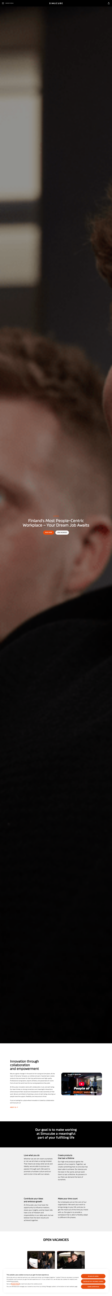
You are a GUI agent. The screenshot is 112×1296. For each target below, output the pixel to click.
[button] (108, 3)
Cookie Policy (15, 1284)
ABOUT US (14, 1107)
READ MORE (48, 532)
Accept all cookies (93, 1276)
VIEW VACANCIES (62, 532)
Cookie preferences (93, 1286)
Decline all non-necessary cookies (93, 1281)
